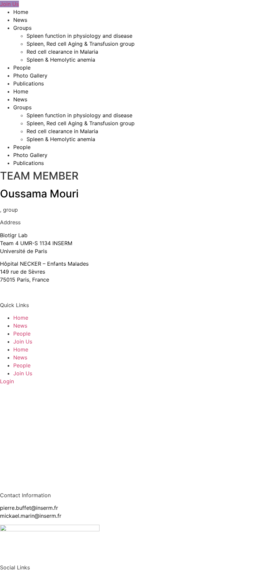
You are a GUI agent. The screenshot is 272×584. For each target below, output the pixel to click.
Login (7, 381)
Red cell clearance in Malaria (62, 51)
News (20, 20)
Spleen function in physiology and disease (79, 35)
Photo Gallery (30, 75)
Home (20, 12)
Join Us (22, 341)
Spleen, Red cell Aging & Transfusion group (81, 43)
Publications (28, 83)
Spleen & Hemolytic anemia (61, 59)
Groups (22, 28)
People (22, 67)
